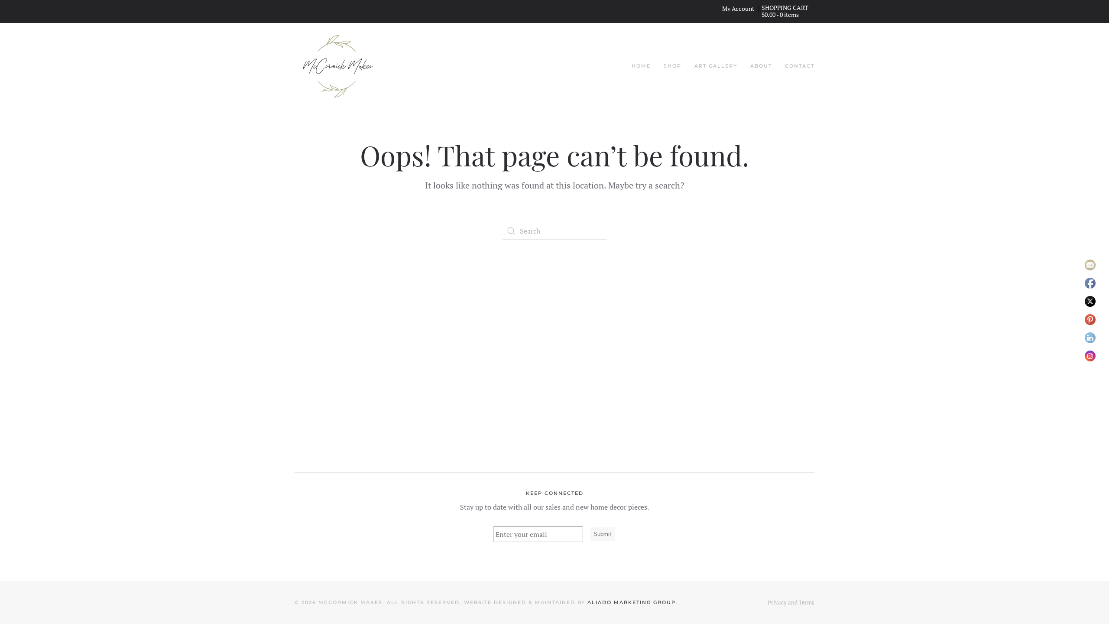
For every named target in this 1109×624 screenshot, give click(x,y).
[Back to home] (338, 66)
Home (641, 66)
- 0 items (780, 14)
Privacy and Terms (791, 602)
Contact (799, 66)
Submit (602, 534)
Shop (672, 66)
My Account (738, 9)
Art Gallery (715, 66)
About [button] (761, 66)
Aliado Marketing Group (631, 602)
